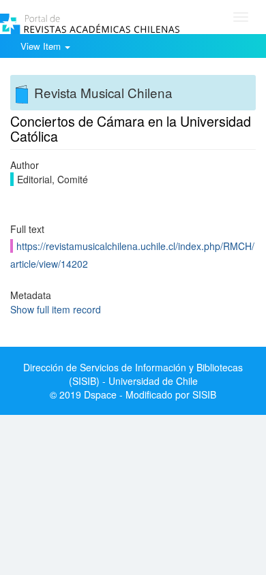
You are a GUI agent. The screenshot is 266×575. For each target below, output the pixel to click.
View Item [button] (41, 46)
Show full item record (55, 309)
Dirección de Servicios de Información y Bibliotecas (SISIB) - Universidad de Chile (133, 374)
